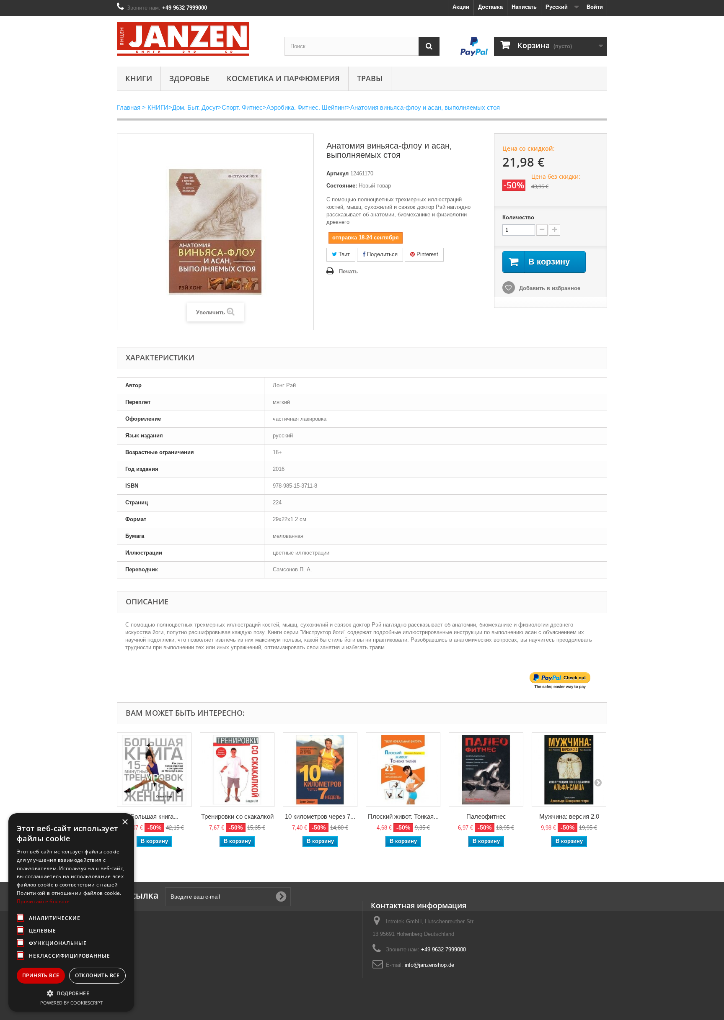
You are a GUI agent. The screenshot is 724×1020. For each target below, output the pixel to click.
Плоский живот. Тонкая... (403, 816)
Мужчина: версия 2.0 (569, 816)
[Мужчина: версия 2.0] (569, 769)
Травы (370, 78)
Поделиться (381, 254)
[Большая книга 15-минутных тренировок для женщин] (154, 769)
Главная (128, 107)
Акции (460, 7)
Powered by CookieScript (71, 1002)
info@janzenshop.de (429, 965)
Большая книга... (154, 816)
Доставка (490, 7)
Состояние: (341, 185)
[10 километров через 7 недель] (320, 769)
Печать (348, 271)
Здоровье (189, 78)
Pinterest (426, 254)
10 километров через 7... (320, 816)
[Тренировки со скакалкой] (237, 769)
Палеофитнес (486, 816)
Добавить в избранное (548, 288)
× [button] (125, 822)
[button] (71, 993)
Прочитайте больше (43, 901)
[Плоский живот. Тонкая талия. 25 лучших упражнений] (403, 769)
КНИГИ (138, 78)
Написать (524, 7)
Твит (343, 254)
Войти (595, 7)
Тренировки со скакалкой (237, 816)
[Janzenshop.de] (194, 39)
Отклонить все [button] (97, 975)
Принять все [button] (40, 975)
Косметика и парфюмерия (283, 78)
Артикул (337, 173)
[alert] (71, 912)
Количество (518, 217)
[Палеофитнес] (486, 769)
